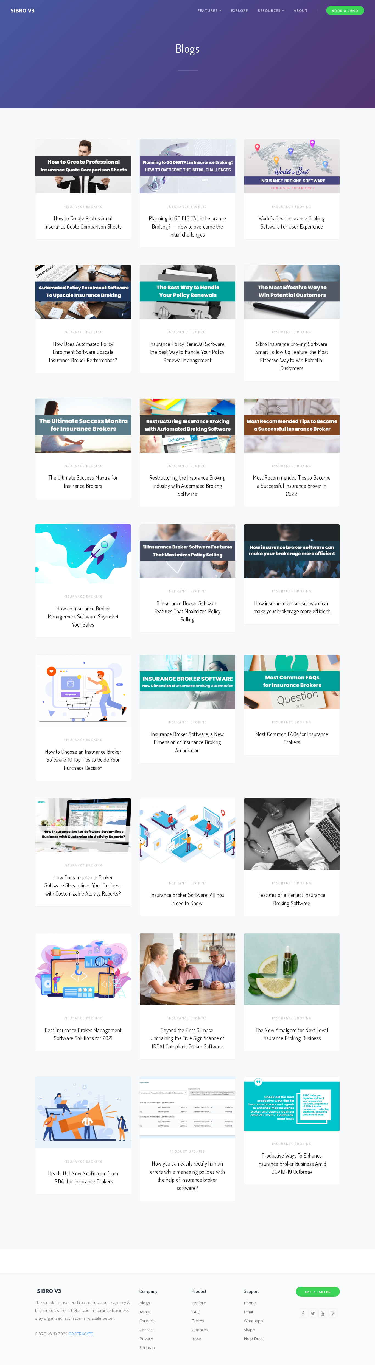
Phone (250, 1302)
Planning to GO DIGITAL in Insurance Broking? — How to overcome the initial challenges (187, 226)
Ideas (197, 1338)
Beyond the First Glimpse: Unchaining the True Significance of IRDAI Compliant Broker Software (187, 1038)
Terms (198, 1320)
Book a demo (345, 11)
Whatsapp (253, 1320)
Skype (249, 1329)
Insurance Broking (83, 207)
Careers (147, 1320)
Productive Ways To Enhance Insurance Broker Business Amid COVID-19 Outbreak (291, 1163)
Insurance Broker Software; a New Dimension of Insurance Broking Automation (187, 742)
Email (249, 1312)
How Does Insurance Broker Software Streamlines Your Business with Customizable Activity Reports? (83, 885)
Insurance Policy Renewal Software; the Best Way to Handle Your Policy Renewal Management (187, 352)
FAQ (196, 1312)
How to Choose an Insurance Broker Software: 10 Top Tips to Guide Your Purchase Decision (83, 759)
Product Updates (187, 1151)
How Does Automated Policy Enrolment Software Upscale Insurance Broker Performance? (83, 352)
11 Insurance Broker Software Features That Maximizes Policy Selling (187, 611)
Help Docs (254, 1338)
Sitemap (147, 1347)
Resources (270, 10)
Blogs (144, 1302)
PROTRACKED (81, 1333)
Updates (200, 1329)
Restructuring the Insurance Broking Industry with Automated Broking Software (187, 485)
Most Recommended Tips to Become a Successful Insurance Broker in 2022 (292, 485)
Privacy (146, 1338)
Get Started (318, 1292)
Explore (239, 10)
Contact (146, 1329)
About (301, 10)
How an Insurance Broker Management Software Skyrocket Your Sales (83, 616)
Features (208, 10)
